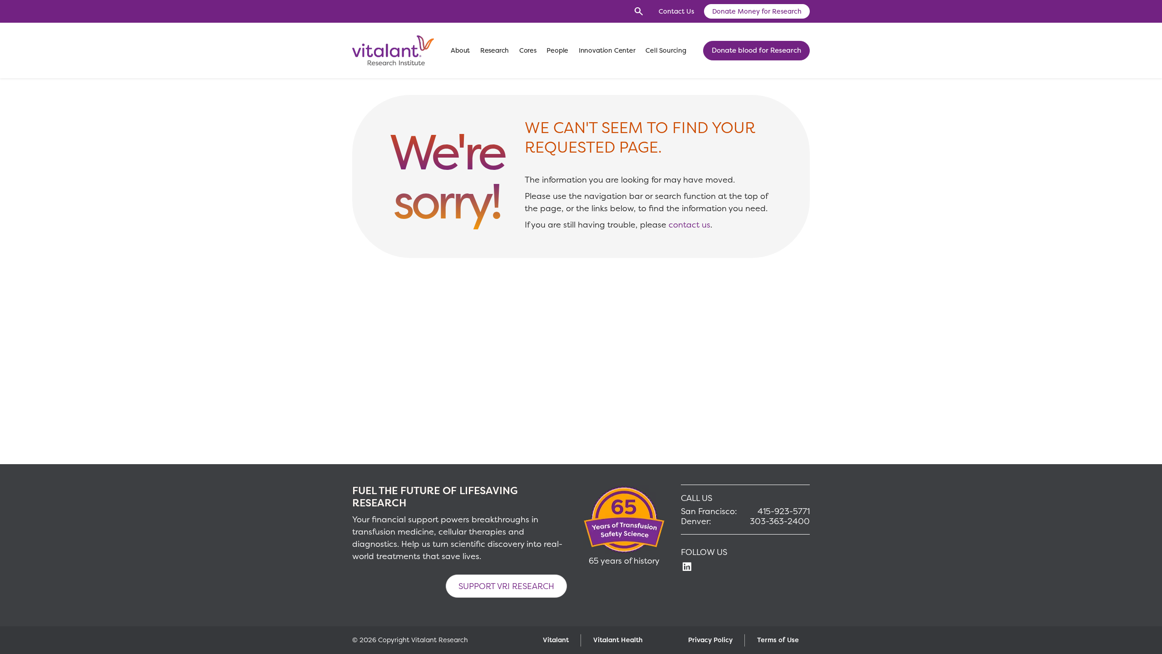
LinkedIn (687, 567)
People (557, 50)
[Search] (638, 11)
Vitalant (556, 639)
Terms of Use (778, 639)
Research (494, 50)
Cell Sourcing (665, 50)
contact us (689, 224)
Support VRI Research (506, 586)
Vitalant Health (618, 639)
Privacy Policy (710, 639)
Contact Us (676, 11)
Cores (528, 50)
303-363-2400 (780, 521)
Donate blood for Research (756, 50)
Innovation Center (607, 50)
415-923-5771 (784, 511)
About (460, 50)
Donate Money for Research (757, 11)
